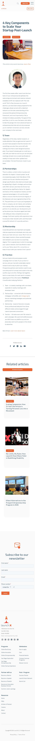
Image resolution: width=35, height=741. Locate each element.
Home (3, 698)
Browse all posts (17, 369)
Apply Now (25, 3)
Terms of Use (21, 734)
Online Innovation (6, 652)
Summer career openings (8, 689)
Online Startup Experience (8, 666)
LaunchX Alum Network (25, 678)
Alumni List (22, 681)
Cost (20, 652)
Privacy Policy (13, 734)
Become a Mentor (6, 675)
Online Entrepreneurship (8, 655)
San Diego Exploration (7, 658)
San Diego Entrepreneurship (6, 662)
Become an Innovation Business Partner (7, 685)
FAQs (2, 701)
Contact (3, 713)
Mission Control (23, 663)
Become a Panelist (6, 681)
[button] (32, 3)
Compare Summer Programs (24, 659)
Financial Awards (24, 655)
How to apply (23, 649)
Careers (3, 707)
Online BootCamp (6, 649)
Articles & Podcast (6, 704)
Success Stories (23, 675)
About (3, 710)
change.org (24, 296)
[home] (3, 3)
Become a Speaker (6, 678)
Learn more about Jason (17, 331)
